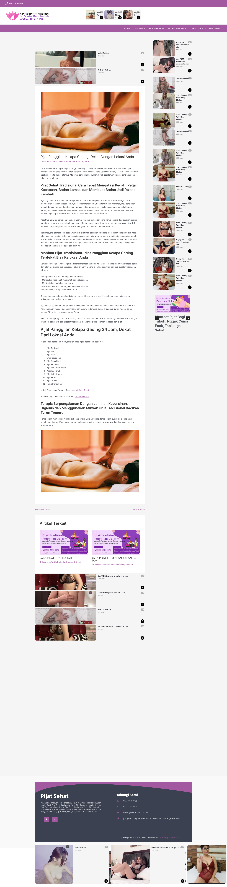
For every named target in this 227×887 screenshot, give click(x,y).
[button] (113, 3)
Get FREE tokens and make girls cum (166, 848)
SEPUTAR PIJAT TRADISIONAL (206, 28)
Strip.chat (78, 850)
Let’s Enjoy (163, 837)
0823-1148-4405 (130, 801)
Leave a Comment (49, 161)
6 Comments (97, 564)
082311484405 (82, 396)
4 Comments (45, 562)
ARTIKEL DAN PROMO (178, 28)
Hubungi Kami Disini (79, 390)
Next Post (139, 510)
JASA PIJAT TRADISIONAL (56, 558)
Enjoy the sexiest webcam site (137, 14)
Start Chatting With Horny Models (111, 593)
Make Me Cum (99, 14)
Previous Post (42, 510)
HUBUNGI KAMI (156, 28)
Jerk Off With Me (104, 70)
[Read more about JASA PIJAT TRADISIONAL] (64, 542)
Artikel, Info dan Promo (69, 161)
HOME (127, 28)
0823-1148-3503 (130, 806)
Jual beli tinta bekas (50, 496)
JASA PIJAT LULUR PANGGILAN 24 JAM (114, 559)
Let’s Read (176, 837)
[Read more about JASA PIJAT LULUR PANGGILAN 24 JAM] (116, 542)
